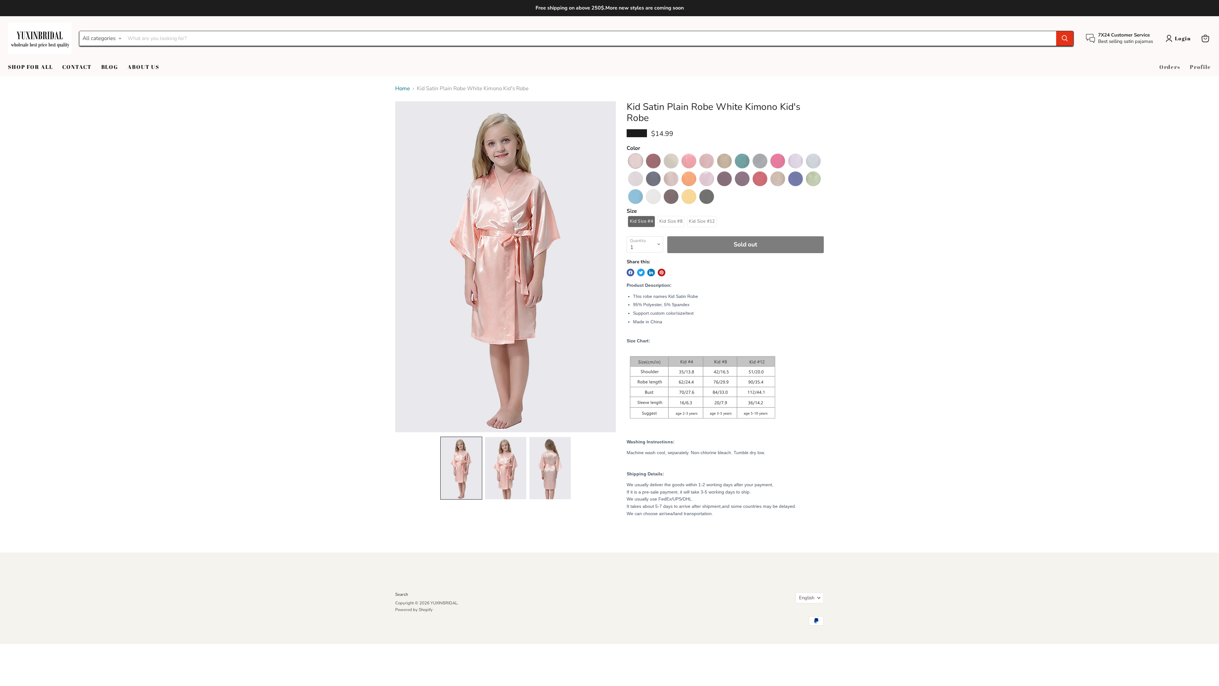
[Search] (1064, 38)
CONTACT (76, 67)
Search (401, 594)
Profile (1200, 67)
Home (402, 88)
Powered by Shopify (414, 610)
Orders (1169, 67)
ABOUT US (143, 67)
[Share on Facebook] (630, 272)
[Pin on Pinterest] (661, 272)
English (806, 598)
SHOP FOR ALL (30, 67)
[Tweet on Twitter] (641, 272)
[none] (461, 468)
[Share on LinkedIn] (651, 272)
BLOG (109, 67)
